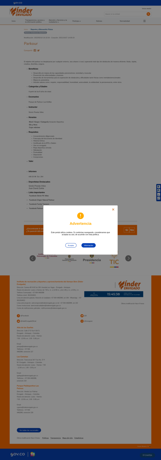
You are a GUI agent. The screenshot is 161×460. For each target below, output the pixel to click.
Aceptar (71, 245)
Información (88, 245)
